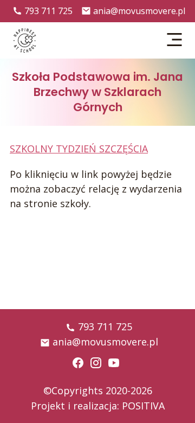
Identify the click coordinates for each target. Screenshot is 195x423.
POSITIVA (143, 405)
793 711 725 (48, 11)
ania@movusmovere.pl (139, 11)
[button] (175, 40)
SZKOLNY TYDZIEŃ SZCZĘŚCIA (79, 148)
